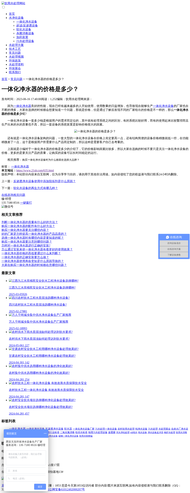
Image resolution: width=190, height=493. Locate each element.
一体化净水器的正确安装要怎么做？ (25, 257)
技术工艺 (15, 48)
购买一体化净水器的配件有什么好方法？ (28, 226)
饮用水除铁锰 (86, 436)
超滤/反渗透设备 (27, 25)
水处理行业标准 (50, 432)
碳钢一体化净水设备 (68, 436)
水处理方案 (16, 45)
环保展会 (15, 68)
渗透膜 (111, 432)
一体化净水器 (22, 105)
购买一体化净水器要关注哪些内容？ (25, 229)
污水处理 (153, 428)
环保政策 (15, 60)
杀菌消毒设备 (25, 33)
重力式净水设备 (50, 436)
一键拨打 (26, 202)
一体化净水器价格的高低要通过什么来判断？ (31, 253)
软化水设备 (23, 29)
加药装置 (22, 37)
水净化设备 (16, 17)
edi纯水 (133, 432)
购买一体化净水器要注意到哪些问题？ (26, 241)
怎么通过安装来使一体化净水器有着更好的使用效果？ (37, 249)
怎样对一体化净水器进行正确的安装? (25, 245)
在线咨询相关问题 (13, 194)
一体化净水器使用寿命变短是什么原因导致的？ (32, 261)
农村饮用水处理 (126, 428)
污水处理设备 (25, 41)
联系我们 (15, 72)
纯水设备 (142, 432)
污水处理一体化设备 (106, 428)
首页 (12, 13)
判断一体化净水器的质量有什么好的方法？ (29, 222)
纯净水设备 (141, 428)
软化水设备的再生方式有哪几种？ (35, 188)
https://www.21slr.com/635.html (35, 170)
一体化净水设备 (26, 21)
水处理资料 (16, 64)
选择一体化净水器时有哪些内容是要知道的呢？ (32, 237)
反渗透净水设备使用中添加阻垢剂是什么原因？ (44, 181)
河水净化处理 (123, 432)
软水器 (68, 428)
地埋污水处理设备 (97, 432)
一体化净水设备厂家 (83, 428)
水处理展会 (164, 429)
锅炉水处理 (169, 432)
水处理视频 (16, 56)
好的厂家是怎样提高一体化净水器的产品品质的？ (34, 233)
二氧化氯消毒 (67, 432)
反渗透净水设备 (54, 428)
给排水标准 (81, 432)
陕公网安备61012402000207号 (65, 489)
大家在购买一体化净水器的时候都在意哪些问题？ (34, 265)
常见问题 (15, 52)
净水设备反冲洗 (155, 432)
